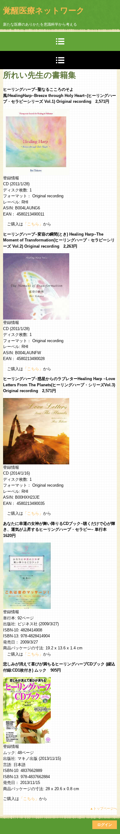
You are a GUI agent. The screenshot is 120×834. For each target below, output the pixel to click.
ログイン (104, 825)
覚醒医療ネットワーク (44, 10)
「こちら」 (33, 224)
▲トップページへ (103, 808)
